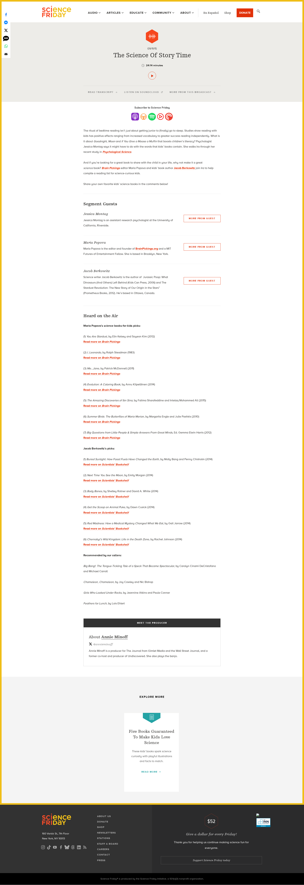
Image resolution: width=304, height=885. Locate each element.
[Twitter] (6, 30)
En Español (211, 12)
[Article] (151, 718)
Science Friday (56, 12)
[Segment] (152, 36)
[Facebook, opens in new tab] (61, 847)
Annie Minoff (114, 637)
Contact (103, 854)
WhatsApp (6, 46)
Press (101, 860)
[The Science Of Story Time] (152, 76)
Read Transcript (101, 92)
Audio (93, 12)
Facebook (6, 14)
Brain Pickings (111, 168)
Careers (103, 849)
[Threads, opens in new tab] (72, 847)
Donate (245, 12)
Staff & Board (107, 843)
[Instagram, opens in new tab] (43, 847)
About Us (104, 816)
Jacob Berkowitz (184, 168)
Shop (227, 12)
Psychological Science (117, 152)
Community (162, 12)
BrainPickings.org (146, 248)
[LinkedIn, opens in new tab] (78, 847)
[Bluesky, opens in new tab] (66, 847)
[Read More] (151, 752)
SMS (6, 38)
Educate (137, 12)
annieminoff (103, 644)
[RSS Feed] (84, 847)
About (185, 12)
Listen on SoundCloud (141, 92)
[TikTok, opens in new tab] (49, 847)
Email (6, 54)
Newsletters (106, 832)
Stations (103, 838)
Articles (114, 12)
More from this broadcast (191, 92)
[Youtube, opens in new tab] (55, 847)
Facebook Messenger (6, 22)
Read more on (101, 341)
